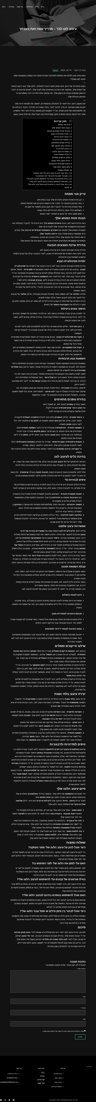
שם (84, 997)
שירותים (30, 7)
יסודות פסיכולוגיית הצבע (60, 134)
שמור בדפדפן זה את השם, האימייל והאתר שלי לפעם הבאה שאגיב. (63, 1031)
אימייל (83, 1008)
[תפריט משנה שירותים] (25, 6)
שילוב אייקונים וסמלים (61, 157)
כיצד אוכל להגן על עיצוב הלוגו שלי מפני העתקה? (50, 173)
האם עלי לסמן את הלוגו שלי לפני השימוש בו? (51, 176)
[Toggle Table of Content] (70, 121)
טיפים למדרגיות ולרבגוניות (59, 164)
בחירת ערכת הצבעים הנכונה (58, 131)
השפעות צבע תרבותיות (60, 140)
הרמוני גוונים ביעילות (61, 137)
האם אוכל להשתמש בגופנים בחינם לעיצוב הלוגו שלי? (48, 182)
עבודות (11, 7)
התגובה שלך (81, 968)
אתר (84, 1019)
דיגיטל (55, 70)
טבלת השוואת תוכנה (61, 154)
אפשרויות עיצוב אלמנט (60, 152)
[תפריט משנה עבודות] (8, 6)
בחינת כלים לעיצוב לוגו (61, 146)
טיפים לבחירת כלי (62, 149)
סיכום (67, 187)
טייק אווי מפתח (64, 125)
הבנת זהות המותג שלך (61, 128)
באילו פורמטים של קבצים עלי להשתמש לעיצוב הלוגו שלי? (47, 179)
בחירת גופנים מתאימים (60, 143)
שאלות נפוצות (63, 170)
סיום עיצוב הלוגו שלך (61, 167)
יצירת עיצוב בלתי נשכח (60, 161)
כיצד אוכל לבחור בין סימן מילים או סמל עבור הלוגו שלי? (48, 184)
